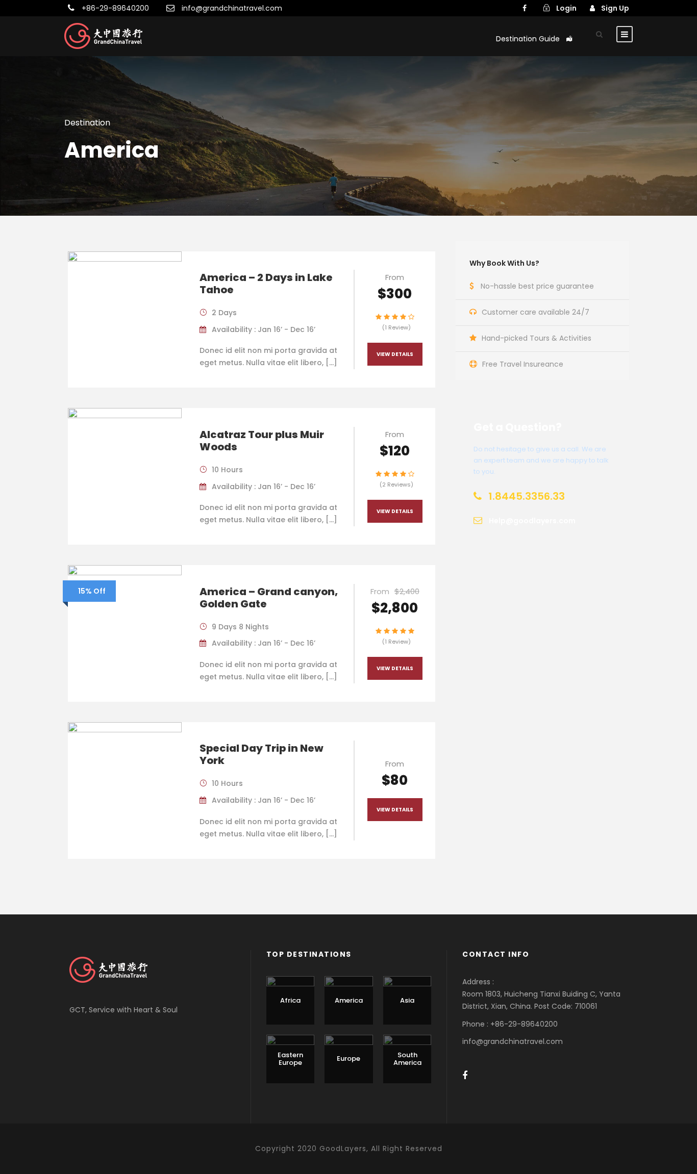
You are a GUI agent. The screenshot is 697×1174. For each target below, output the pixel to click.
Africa (290, 1000)
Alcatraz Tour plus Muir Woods (262, 440)
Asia (407, 1000)
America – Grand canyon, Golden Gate (269, 597)
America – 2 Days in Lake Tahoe (266, 283)
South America (407, 1059)
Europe (348, 1058)
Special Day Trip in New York (261, 754)
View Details (395, 354)
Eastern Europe (290, 1059)
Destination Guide (528, 39)
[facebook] (524, 8)
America (349, 1000)
